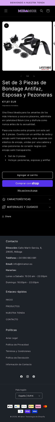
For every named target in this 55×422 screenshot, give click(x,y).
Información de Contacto (19, 364)
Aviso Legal (12, 338)
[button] (6, 11)
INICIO (9, 299)
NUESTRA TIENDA (15, 313)
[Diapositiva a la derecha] (34, 76)
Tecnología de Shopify (35, 417)
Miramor (21, 417)
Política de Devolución (17, 357)
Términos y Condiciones (18, 351)
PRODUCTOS (13, 306)
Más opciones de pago (28, 190)
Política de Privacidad (17, 344)
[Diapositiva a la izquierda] (21, 76)
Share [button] (8, 216)
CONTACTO (12, 319)
